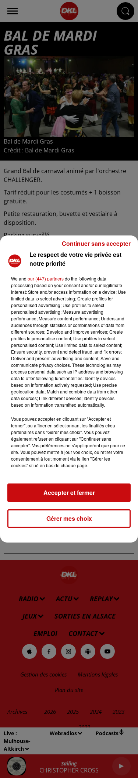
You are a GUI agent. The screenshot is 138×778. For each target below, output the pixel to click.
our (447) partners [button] (46, 278)
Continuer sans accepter (96, 243)
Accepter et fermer (69, 492)
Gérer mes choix (69, 518)
